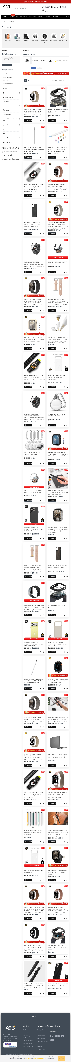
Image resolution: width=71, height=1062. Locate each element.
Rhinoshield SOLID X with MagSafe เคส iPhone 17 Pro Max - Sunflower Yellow (34, 644)
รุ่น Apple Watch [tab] (7, 93)
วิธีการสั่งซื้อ (40, 1030)
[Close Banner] (69, 1)
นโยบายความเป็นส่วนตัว (38, 1058)
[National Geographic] (59, 60)
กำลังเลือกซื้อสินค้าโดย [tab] (9, 54)
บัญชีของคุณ (26, 1030)
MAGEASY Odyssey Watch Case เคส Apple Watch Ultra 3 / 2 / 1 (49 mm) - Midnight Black (58, 681)
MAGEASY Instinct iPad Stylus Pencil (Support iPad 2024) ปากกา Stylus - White (34, 149)
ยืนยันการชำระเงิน (28, 1046)
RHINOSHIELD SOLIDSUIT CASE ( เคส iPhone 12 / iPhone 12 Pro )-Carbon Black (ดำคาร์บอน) (33, 224)
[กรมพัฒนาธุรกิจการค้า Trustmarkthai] (10, 1047)
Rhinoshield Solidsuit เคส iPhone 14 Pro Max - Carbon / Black (58, 985)
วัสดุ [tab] (4, 134)
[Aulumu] (66, 60)
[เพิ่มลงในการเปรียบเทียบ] (43, 120)
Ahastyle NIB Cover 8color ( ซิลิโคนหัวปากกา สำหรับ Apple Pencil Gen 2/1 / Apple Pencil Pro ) (57, 149)
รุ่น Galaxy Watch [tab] (8, 97)
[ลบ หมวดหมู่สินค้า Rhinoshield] (3, 59)
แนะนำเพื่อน (39, 68)
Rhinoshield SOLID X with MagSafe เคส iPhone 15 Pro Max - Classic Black (34, 529)
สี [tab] (3, 129)
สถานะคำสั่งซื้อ (41, 1036)
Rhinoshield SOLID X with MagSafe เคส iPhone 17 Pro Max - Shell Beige (58, 644)
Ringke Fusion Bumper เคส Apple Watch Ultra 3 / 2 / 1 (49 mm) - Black (57, 947)
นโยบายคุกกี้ (28, 1058)
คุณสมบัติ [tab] (5, 125)
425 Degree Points (28, 1040)
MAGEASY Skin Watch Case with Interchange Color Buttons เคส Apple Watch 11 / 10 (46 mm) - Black (57, 871)
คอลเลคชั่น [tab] (5, 138)
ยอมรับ (61, 1059)
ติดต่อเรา (39, 1046)
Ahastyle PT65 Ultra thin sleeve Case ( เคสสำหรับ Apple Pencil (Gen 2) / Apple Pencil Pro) (58, 492)
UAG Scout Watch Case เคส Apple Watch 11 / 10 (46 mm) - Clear (33, 491)
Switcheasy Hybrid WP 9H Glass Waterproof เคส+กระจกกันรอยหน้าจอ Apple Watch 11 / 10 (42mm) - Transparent (58, 530)
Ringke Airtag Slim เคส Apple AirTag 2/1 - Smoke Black (56, 415)
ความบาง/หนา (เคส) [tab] (8, 106)
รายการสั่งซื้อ (26, 1033)
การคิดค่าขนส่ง (41, 1039)
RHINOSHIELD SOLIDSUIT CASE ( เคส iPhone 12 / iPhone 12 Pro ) (57, 567)
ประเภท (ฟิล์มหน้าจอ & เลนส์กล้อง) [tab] (10, 120)
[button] (34, 44)
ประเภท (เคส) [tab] (6, 102)
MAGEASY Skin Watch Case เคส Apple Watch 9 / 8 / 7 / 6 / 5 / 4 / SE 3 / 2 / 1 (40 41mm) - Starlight (34, 339)
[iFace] (51, 60)
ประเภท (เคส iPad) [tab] (7, 115)
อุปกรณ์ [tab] (5, 89)
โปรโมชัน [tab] (5, 74)
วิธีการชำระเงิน (41, 1033)
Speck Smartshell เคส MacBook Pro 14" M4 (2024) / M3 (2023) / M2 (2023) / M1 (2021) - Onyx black (58, 756)
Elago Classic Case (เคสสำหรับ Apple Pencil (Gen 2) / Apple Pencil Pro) (32, 832)
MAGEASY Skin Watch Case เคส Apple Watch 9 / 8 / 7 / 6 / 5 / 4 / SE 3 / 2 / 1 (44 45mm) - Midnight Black (58, 455)
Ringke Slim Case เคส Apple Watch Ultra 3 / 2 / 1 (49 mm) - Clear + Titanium (58, 111)
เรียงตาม (54, 80)
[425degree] (6, 6)
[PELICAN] (35, 60)
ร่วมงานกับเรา (41, 1049)
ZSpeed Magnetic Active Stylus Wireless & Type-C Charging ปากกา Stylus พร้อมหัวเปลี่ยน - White (34, 681)
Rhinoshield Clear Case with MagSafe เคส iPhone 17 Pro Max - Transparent (34, 871)
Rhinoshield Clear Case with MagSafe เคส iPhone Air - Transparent (56, 377)
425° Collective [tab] (7, 142)
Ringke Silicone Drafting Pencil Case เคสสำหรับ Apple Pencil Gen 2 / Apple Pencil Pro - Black (34, 985)
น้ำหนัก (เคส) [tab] (6, 110)
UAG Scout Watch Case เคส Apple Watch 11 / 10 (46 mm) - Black (57, 262)
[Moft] (43, 60)
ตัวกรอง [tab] (26, 50)
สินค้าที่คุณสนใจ (27, 1043)
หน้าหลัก (4, 21)
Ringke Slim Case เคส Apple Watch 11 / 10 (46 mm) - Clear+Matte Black (58, 606)
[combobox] (25, 8)
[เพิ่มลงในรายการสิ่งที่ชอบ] (40, 120)
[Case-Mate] (27, 60)
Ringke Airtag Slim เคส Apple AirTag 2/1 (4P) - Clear (32, 453)
